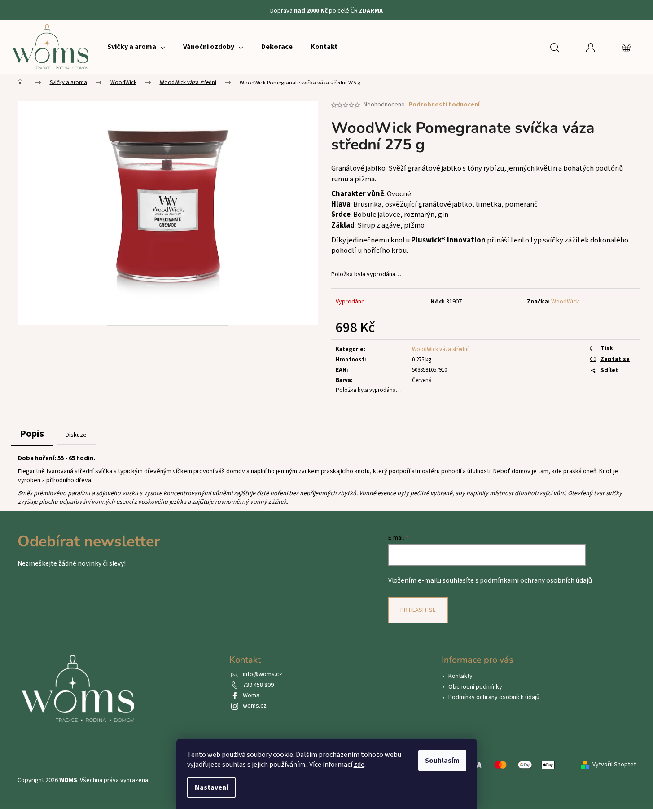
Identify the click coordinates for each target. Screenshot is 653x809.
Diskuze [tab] (76, 435)
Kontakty (460, 676)
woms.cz (255, 705)
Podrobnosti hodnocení (444, 105)
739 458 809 (258, 685)
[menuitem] (136, 47)
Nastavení (211, 787)
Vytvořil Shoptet (614, 765)
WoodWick (565, 301)
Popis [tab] (32, 433)
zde (359, 764)
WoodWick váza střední (440, 349)
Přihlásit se (418, 610)
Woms (251, 695)
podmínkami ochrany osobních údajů (536, 580)
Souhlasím (442, 760)
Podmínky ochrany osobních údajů (493, 697)
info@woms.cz (262, 674)
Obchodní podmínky (475, 686)
